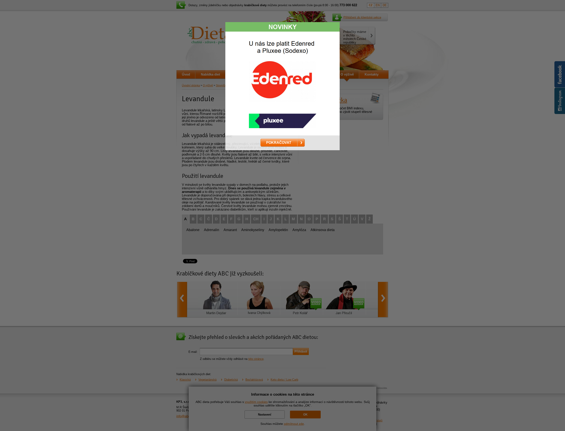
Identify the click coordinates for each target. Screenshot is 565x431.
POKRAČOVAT (278, 142)
